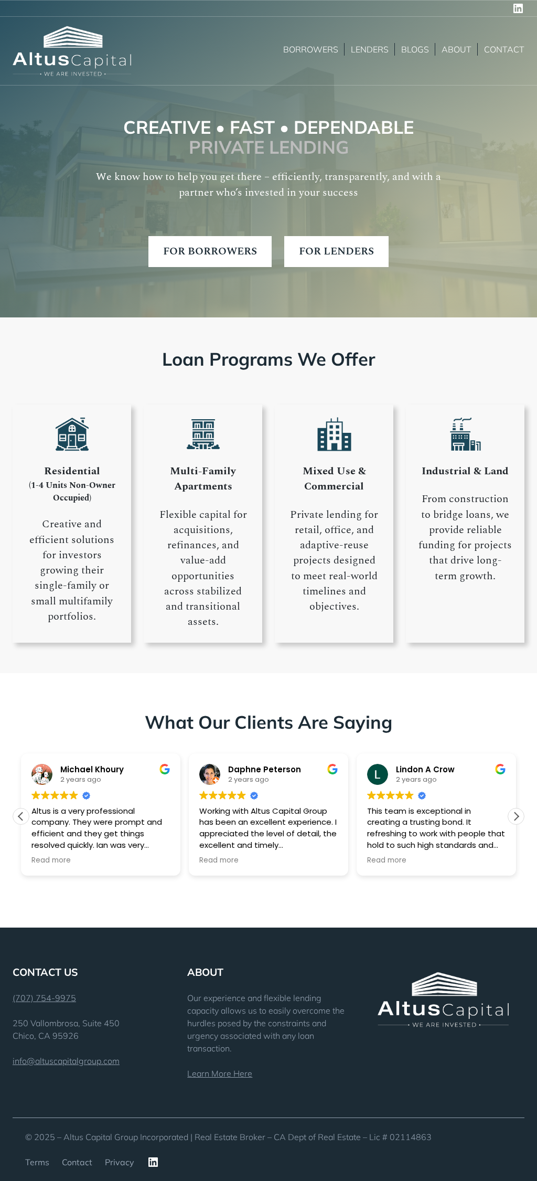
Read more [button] (51, 860)
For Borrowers (210, 251)
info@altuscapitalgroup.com (66, 1061)
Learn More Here (219, 1073)
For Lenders (336, 251)
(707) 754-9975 (44, 998)
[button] (516, 816)
